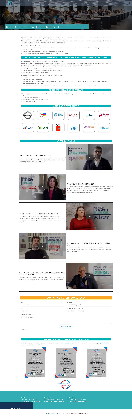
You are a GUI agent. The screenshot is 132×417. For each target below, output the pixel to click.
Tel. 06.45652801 (25, 401)
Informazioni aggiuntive (27, 314)
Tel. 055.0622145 (72, 401)
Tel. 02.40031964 (48, 401)
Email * (22, 308)
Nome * (22, 302)
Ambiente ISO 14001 (26, 345)
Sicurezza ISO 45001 (37, 345)
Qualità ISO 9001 (104, 343)
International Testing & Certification (66, 343)
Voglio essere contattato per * (75, 308)
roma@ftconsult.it (36, 401)
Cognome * (70, 302)
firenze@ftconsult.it (83, 401)
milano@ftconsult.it (59, 401)
